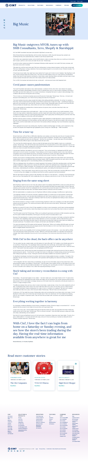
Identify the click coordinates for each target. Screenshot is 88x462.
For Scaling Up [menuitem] (21, 425)
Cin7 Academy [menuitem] (75, 430)
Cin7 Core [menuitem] (20, 419)
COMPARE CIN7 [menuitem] (63, 415)
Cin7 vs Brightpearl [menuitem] (64, 422)
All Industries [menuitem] (39, 428)
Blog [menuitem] (73, 416)
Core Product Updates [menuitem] (75, 421)
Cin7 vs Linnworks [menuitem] (63, 428)
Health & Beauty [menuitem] (39, 419)
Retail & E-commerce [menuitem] (40, 422)
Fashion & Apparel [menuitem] (40, 417)
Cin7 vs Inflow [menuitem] (63, 430)
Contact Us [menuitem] (10, 421)
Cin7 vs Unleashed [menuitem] (63, 425)
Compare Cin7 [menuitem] (63, 436)
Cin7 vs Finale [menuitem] (63, 431)
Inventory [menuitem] (51, 417)
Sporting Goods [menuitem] (39, 423)
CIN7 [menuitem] (9, 414)
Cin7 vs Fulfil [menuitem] (62, 434)
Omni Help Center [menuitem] (75, 433)
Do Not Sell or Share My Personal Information (56, 448)
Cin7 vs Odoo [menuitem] (62, 420)
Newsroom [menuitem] (10, 426)
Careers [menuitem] (9, 423)
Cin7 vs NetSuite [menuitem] (63, 419)
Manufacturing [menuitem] (39, 420)
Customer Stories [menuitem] (75, 417)
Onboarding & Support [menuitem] (75, 426)
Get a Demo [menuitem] (10, 416)
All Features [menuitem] (51, 423)
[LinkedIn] (4, 20)
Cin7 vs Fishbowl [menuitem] (63, 423)
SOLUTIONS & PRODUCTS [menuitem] (22, 415)
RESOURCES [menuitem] (75, 414)
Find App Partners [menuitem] (76, 437)
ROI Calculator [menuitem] (75, 419)
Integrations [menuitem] (20, 422)
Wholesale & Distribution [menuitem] (38, 426)
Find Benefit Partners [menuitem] (74, 439)
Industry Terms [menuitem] (75, 428)
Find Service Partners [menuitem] (74, 435)
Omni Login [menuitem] (80, 1)
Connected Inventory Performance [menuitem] (22, 431)
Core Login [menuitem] (73, 1)
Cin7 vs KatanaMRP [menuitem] (64, 417)
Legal (37, 448)
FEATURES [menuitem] (52, 414)
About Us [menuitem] (9, 420)
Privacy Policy (42, 448)
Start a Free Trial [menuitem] (10, 418)
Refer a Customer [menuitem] (10, 432)
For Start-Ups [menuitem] (21, 423)
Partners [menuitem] (9, 424)
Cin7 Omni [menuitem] (20, 420)
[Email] (4, 27)
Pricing (66, 5)
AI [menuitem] (49, 416)
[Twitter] (4, 22)
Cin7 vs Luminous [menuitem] (63, 433)
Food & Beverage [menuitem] (39, 416)
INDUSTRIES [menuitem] (39, 414)
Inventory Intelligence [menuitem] (22, 428)
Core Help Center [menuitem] (75, 431)
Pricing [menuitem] (19, 417)
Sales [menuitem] (50, 420)
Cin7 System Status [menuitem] (76, 441)
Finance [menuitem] (51, 419)
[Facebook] (4, 25)
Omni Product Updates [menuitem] (75, 424)
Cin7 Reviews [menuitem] (10, 433)
